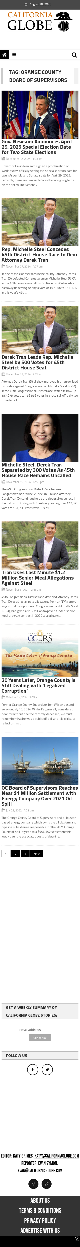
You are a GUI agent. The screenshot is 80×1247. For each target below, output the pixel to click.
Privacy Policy (40, 1221)
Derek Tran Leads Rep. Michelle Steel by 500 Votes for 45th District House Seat (37, 362)
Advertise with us (40, 1231)
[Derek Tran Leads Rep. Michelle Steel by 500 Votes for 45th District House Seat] (40, 330)
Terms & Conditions (40, 1211)
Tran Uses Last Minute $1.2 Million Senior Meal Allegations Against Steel (38, 577)
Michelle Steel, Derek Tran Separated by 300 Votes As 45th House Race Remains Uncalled (38, 469)
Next (37, 854)
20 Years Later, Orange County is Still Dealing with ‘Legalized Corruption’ (39, 685)
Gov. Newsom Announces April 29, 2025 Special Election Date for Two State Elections (37, 146)
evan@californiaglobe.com (40, 1171)
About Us (40, 1201)
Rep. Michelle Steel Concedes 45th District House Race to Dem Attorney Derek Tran (39, 254)
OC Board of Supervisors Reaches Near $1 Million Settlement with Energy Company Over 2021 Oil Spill (40, 796)
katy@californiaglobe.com (56, 1156)
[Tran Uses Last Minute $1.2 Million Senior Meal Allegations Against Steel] (40, 545)
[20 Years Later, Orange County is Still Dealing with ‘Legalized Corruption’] (40, 653)
